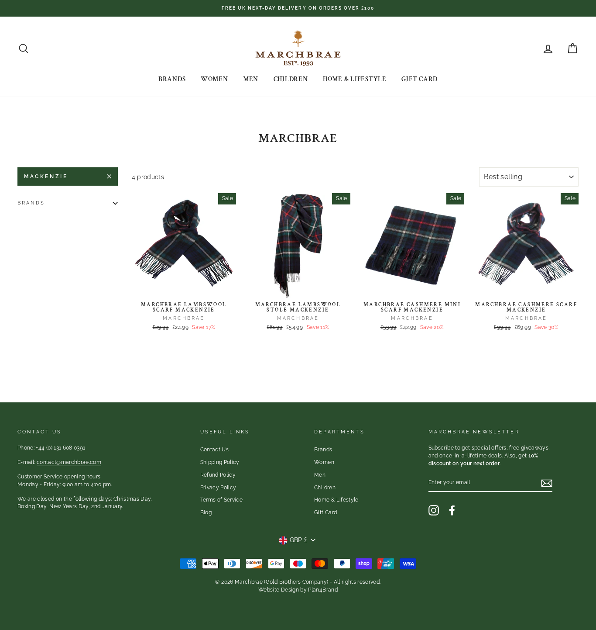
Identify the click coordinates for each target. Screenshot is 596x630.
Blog (206, 512)
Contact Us (214, 450)
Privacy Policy (218, 488)
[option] (298, 8)
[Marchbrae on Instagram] (433, 510)
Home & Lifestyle (355, 79)
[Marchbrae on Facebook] (452, 510)
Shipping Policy (220, 462)
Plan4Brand (323, 590)
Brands (172, 79)
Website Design (278, 590)
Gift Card (419, 79)
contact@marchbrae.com (69, 462)
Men (250, 79)
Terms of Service (221, 500)
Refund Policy (218, 475)
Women (214, 79)
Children (291, 79)
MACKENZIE (46, 176)
